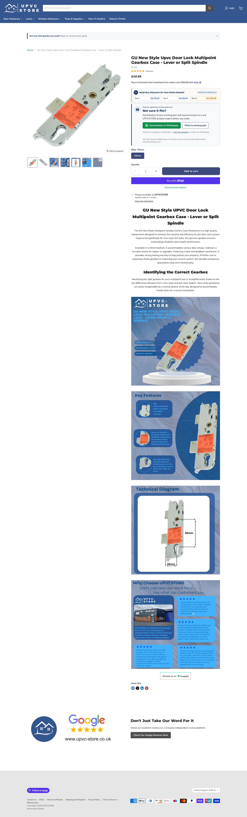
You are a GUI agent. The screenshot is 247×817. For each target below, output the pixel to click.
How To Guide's (96, 18)
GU (135, 67)
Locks (29, 18)
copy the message (180, 132)
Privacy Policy (94, 799)
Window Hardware (48, 18)
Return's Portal (117, 18)
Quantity (135, 165)
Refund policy (32, 802)
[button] (230, 8)
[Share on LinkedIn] (142, 688)
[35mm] (138, 159)
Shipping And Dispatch (75, 799)
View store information (144, 201)
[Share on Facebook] (133, 688)
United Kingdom (205, 790)
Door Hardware (12, 18)
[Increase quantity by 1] (156, 171)
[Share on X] (137, 688)
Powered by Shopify (35, 808)
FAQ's (41, 799)
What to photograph (195, 125)
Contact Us (31, 799)
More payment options (175, 187)
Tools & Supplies (74, 18)
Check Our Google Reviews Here (150, 735)
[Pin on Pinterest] (146, 688)
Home (30, 50)
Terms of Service (110, 799)
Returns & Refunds (55, 799)
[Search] (209, 8)
